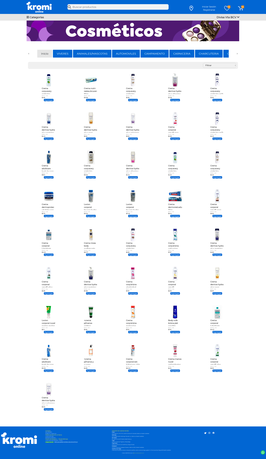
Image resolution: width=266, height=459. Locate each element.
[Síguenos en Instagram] (209, 437)
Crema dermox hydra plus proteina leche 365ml (216, 245)
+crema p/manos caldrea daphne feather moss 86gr (90, 322)
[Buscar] (69, 7)
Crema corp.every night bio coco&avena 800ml (89, 168)
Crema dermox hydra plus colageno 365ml (48, 400)
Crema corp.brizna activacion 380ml (173, 245)
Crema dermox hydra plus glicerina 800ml (174, 90)
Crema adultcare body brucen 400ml (48, 168)
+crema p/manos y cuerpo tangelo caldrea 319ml (90, 361)
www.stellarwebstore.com (139, 453)
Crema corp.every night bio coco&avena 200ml (216, 168)
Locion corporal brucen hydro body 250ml (90, 206)
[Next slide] (237, 54)
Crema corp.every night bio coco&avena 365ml (131, 90)
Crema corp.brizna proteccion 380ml (131, 322)
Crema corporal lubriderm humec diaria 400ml (48, 245)
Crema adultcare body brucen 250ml (48, 361)
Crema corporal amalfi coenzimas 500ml (173, 284)
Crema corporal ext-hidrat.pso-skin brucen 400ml (133, 361)
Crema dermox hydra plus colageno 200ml (132, 129)
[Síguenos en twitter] (205, 437)
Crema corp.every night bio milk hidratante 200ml (216, 129)
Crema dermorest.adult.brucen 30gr (179, 206)
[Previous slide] (29, 54)
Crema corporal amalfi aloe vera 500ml (215, 361)
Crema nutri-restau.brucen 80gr (90, 90)
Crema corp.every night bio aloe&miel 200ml (173, 168)
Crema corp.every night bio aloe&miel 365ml (46, 90)
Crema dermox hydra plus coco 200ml (90, 129)
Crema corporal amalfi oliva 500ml (47, 284)
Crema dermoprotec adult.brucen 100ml (48, 206)
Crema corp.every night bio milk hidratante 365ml (216, 90)
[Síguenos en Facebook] (213, 437)
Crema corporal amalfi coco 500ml (215, 206)
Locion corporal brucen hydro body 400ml (132, 206)
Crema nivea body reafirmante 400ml (90, 245)
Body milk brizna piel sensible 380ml (173, 322)
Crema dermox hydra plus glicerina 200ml (132, 168)
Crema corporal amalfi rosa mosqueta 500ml (173, 129)
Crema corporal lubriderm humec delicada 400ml (215, 322)
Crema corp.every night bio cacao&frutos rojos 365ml (132, 245)
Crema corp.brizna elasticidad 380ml (131, 284)
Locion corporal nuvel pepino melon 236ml (48, 322)
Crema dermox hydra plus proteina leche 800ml (90, 284)
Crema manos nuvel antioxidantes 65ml (174, 361)
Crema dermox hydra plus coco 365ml (216, 284)
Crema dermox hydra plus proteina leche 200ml (48, 129)
